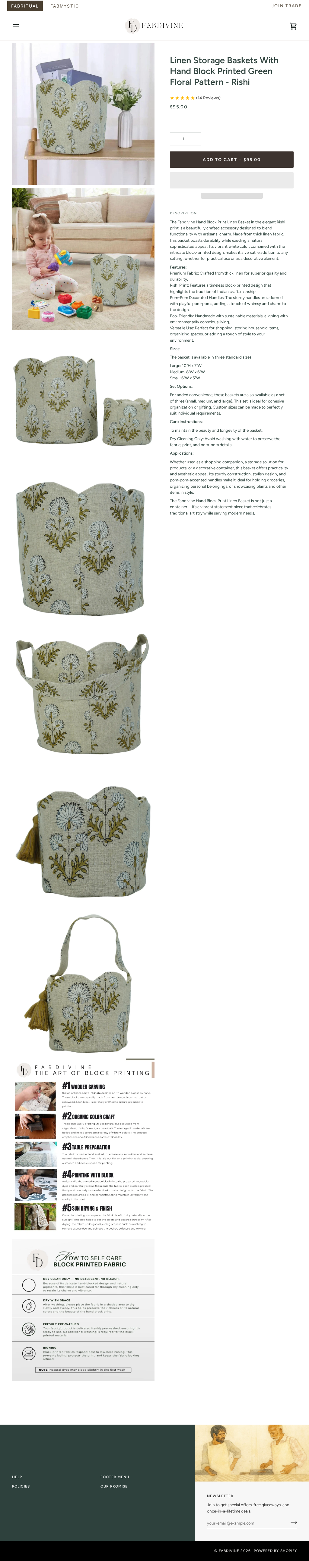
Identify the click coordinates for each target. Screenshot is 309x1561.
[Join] (292, 1522)
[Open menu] (21, 26)
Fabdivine (229, 1551)
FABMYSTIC (64, 5)
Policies (21, 1486)
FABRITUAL (25, 5)
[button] (232, 180)
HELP (17, 1477)
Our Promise (114, 1486)
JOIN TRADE (287, 5)
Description (183, 213)
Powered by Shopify (275, 1551)
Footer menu (114, 1477)
